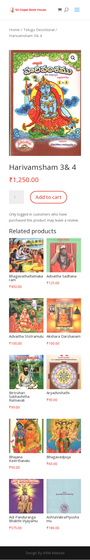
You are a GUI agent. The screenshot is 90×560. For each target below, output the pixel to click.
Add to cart (49, 197)
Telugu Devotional (38, 29)
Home (14, 29)
